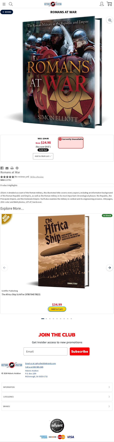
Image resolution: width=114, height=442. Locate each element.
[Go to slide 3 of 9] (50, 318)
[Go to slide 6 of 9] (60, 318)
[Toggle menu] (2, 4)
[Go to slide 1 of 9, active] (43, 318)
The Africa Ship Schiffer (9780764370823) (21, 294)
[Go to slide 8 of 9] (67, 318)
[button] (57, 414)
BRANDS (6, 406)
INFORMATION (9, 387)
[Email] (6, 168)
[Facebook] (1, 168)
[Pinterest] (17, 168)
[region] (57, 72)
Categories (8, 397)
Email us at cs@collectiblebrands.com (40, 363)
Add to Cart (57, 308)
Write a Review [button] (36, 176)
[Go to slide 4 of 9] (53, 318)
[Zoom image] (109, 20)
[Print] (12, 168)
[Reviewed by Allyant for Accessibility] (57, 425)
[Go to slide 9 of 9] (71, 318)
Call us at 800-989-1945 (34, 367)
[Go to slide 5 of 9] (57, 318)
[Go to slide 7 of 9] (64, 318)
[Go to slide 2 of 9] (46, 318)
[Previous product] (4, 267)
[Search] (11, 4)
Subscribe (79, 351)
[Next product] (109, 267)
